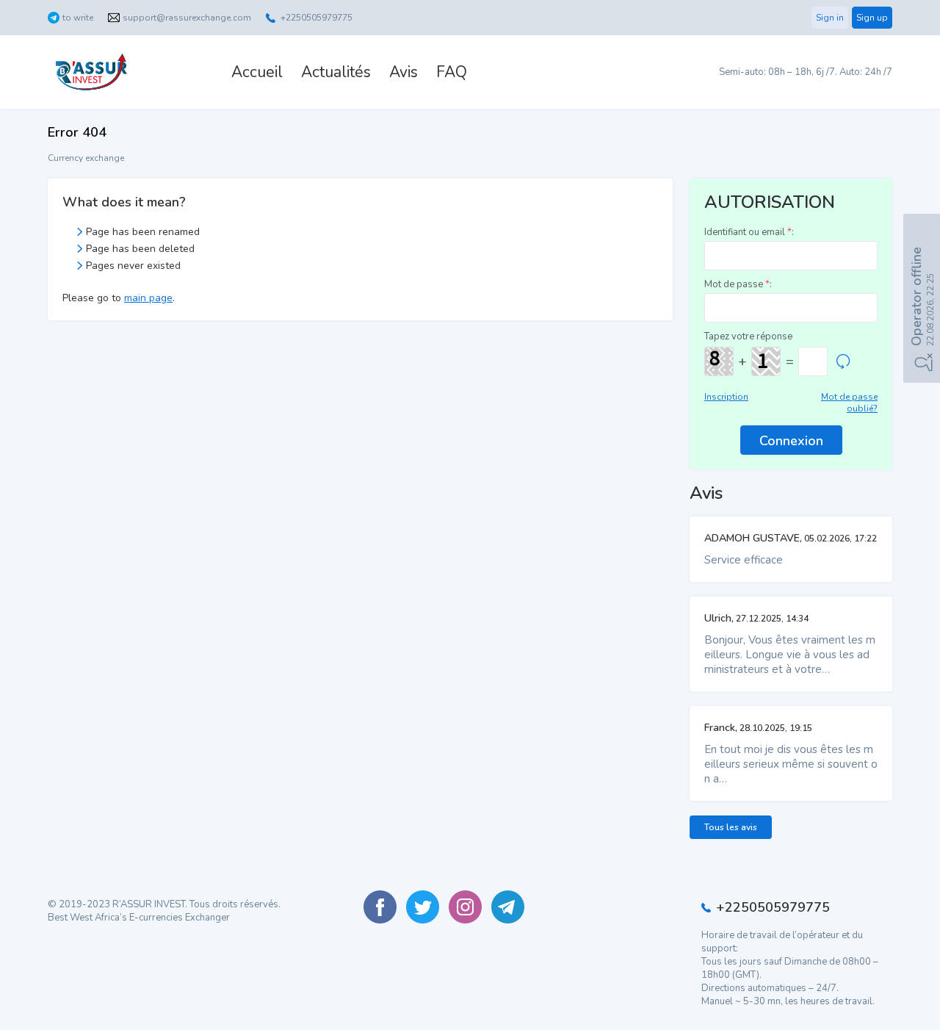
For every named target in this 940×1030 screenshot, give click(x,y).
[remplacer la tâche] (843, 361)
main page (148, 298)
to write (77, 18)
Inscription (726, 397)
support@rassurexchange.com (187, 18)
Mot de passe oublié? (849, 402)
